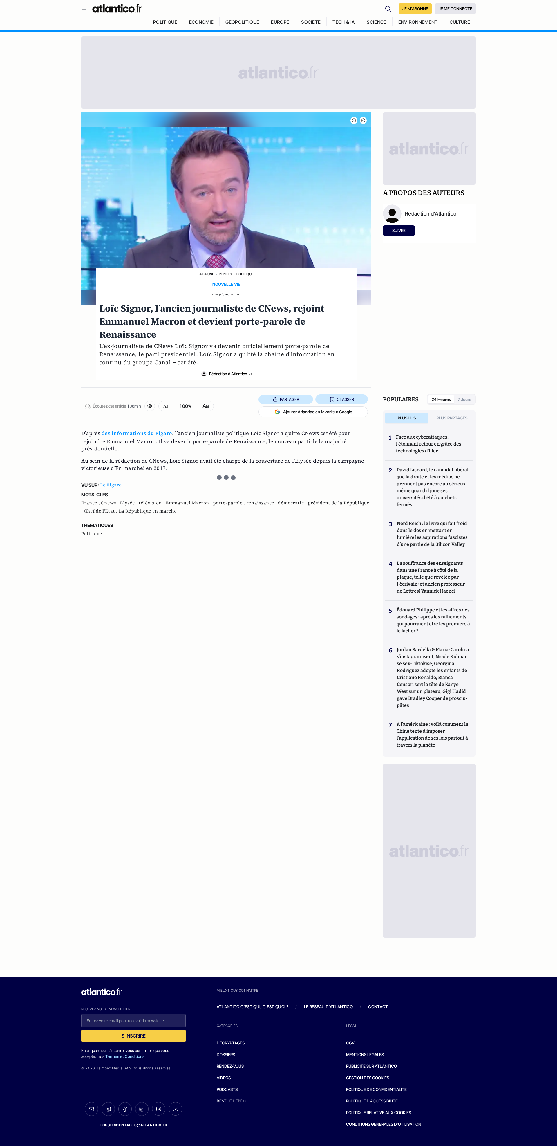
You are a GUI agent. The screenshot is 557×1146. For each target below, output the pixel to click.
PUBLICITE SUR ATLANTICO (371, 1066)
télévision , (152, 503)
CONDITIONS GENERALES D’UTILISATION (383, 1124)
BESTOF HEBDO (231, 1100)
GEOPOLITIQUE (242, 22)
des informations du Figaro (137, 433)
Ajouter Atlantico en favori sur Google (317, 411)
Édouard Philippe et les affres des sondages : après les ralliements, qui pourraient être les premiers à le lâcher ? (433, 620)
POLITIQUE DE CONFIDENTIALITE (376, 1089)
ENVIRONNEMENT (418, 22)
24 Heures (441, 399)
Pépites (225, 274)
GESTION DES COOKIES (367, 1077)
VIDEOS (224, 1077)
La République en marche (148, 511)
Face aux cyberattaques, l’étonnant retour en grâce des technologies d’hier (428, 444)
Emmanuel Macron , (189, 503)
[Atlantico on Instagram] (158, 1109)
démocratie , (293, 503)
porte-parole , (229, 503)
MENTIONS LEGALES (365, 1054)
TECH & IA (343, 22)
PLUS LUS (407, 417)
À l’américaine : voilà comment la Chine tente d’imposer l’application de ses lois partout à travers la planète (432, 734)
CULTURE (460, 22)
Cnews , (110, 503)
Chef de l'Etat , (101, 511)
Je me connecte (455, 8)
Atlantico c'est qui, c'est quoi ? (253, 1006)
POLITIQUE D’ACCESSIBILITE (372, 1100)
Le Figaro (111, 485)
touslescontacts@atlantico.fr (133, 1125)
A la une (206, 274)
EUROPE (280, 22)
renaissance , (262, 503)
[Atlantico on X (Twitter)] (108, 1109)
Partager (289, 399)
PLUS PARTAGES (452, 417)
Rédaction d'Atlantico (228, 373)
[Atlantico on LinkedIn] (142, 1109)
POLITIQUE (165, 22)
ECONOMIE (201, 22)
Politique (245, 274)
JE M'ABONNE (415, 8)
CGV (350, 1042)
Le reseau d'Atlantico (328, 1006)
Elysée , (129, 503)
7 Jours (464, 399)
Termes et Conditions (124, 1056)
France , (91, 503)
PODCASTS (227, 1089)
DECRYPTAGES (231, 1042)
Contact (378, 1006)
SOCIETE (311, 22)
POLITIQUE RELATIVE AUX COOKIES (378, 1112)
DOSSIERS (226, 1054)
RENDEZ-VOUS (230, 1066)
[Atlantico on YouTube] (175, 1109)
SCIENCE (376, 22)
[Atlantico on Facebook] (125, 1109)
